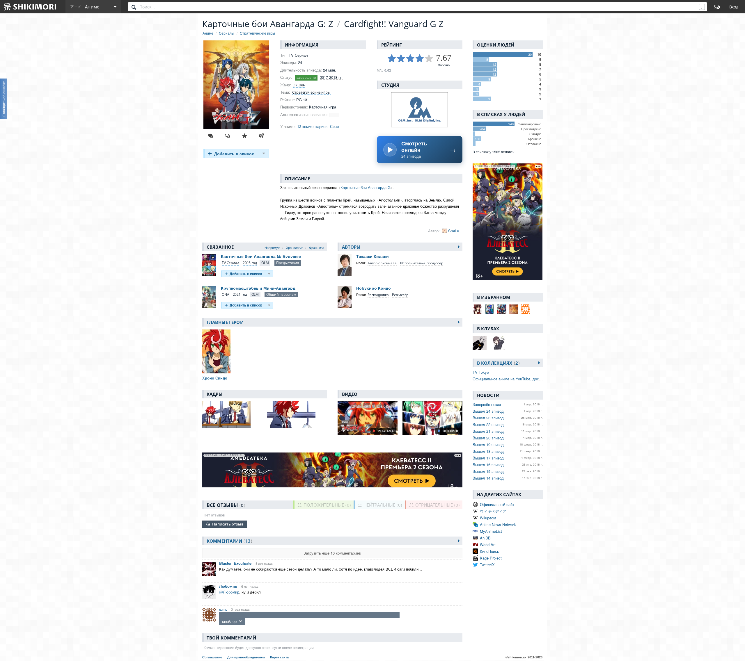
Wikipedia (488, 518)
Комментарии (229, 541)
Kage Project (491, 558)
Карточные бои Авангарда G (365, 187)
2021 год (240, 294)
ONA (225, 294)
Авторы (351, 247)
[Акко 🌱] (489, 309)
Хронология (294, 247)
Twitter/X (487, 564)
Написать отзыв (228, 524)
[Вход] (734, 6)
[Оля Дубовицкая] (514, 309)
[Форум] (717, 6)
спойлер (229, 621)
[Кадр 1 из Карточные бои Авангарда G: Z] (232, 414)
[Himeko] (526, 309)
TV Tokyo (481, 372)
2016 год (250, 262)
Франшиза (316, 247)
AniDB (485, 538)
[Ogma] (502, 309)
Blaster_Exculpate (235, 563)
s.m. (223, 609)
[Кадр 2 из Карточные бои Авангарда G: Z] (297, 414)
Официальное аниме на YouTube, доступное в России (520, 379)
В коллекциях (497, 363)
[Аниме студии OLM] (419, 109)
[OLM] (265, 263)
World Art (488, 544)
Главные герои (225, 322)
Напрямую (272, 247)
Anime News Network (498, 524)
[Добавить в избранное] (244, 135)
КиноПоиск (489, 551)
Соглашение (212, 657)
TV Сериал (230, 262)
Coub (334, 126)
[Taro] (478, 309)
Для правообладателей (246, 657)
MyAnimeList (491, 531)
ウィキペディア (493, 511)
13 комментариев (312, 126)
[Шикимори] (30, 6)
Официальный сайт (497, 504)
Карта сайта (279, 657)
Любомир (228, 586)
